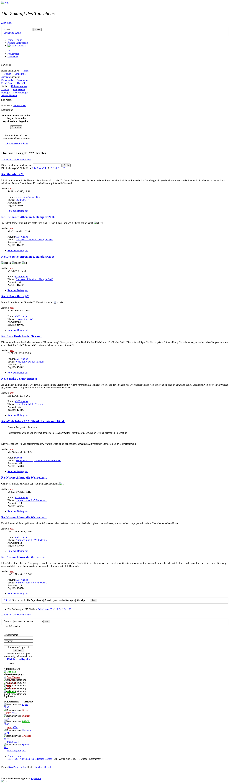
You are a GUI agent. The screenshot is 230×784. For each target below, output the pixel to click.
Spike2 (25, 744)
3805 (6, 724)
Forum (18, 40)
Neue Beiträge (20, 92)
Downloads (7, 80)
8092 (6, 707)
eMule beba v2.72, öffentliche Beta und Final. (38, 460)
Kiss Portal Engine (17, 767)
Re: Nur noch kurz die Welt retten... (24, 477)
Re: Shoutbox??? (12, 174)
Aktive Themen (9, 95)
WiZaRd (26, 721)
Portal (10, 40)
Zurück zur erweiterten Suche (16, 159)
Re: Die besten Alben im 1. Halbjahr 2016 (28, 217)
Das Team (13, 759)
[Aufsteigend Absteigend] (86, 600)
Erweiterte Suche (12, 32)
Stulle (10, 741)
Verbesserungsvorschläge (27, 197)
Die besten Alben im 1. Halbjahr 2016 (34, 239)
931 (24, 750)
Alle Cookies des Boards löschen (36, 759)
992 (6, 747)
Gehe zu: (8, 621)
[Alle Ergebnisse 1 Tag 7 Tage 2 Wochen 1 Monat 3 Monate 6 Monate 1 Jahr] (34, 600)
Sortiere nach (18, 600)
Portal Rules (7, 83)
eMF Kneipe (21, 236)
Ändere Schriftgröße (18, 42)
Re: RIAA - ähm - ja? (15, 296)
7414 (14, 713)
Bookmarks (22, 80)
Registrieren (13, 53)
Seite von (39, 168)
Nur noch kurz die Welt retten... (31, 500)
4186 (6, 718)
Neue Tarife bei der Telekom (30, 361)
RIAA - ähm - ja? (24, 319)
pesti (12, 188)
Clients (18, 457)
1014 (16, 741)
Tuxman (26, 715)
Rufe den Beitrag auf (18, 210)
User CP (21, 83)
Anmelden (13, 56)
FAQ (10, 51)
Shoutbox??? (22, 200)
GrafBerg (26, 735)
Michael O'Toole (43, 767)
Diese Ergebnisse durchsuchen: (17, 165)
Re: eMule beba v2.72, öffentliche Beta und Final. (33, 421)
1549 (6, 738)
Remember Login (16, 647)
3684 (15, 727)
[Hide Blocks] (2, 62)
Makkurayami (14, 750)
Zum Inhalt (6, 22)
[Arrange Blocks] (17, 45)
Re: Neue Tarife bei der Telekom (21, 336)
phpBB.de (36, 778)
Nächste (8, 600)
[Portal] (5, 2)
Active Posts (19, 105)
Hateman (26, 730)
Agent (25, 704)
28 (63, 168)
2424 (6, 733)
